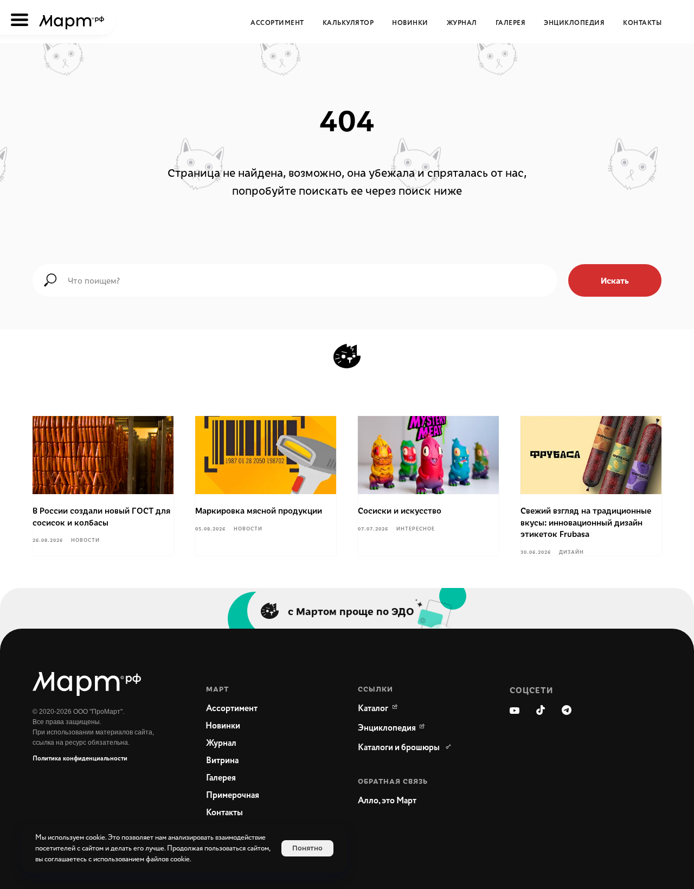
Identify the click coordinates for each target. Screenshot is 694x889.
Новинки (410, 23)
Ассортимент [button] (277, 23)
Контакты (642, 23)
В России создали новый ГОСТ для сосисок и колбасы (101, 516)
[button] (412, 801)
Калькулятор (348, 23)
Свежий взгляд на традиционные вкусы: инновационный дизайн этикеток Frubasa (585, 522)
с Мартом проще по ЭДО (351, 611)
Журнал (462, 23)
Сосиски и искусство (399, 510)
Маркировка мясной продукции (258, 510)
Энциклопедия (574, 23)
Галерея (511, 23)
